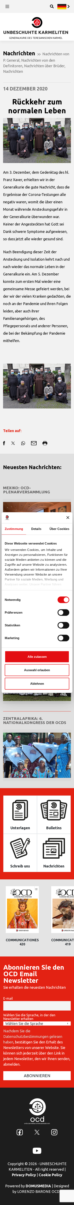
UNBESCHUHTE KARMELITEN (35, 32)
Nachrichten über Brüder (44, 66)
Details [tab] (36, 528)
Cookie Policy (50, 1175)
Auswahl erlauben (37, 670)
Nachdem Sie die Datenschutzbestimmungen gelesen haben (32, 1036)
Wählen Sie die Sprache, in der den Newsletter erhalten (29, 1017)
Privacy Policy (24, 1175)
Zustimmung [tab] (14, 528)
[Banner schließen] (67, 517)
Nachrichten (13, 71)
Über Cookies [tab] (59, 528)
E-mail (8, 998)
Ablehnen (37, 683)
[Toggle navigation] (7, 6)
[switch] (63, 612)
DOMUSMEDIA (38, 1186)
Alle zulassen (37, 656)
